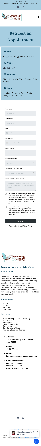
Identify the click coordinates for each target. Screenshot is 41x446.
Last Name (8, 119)
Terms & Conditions (15, 226)
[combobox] (7, 142)
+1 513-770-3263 (13, 349)
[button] (38, 17)
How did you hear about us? (13, 168)
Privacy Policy (27, 226)
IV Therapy (7, 320)
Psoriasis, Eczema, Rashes (14, 330)
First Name (8, 109)
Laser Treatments (10, 324)
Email (7, 128)
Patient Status (9, 148)
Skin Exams (7, 326)
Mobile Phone (9, 138)
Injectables (7, 322)
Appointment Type (11, 158)
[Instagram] (22, 7)
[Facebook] (18, 7)
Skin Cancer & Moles (11, 328)
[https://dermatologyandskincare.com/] (12, 17)
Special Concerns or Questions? (14, 179)
